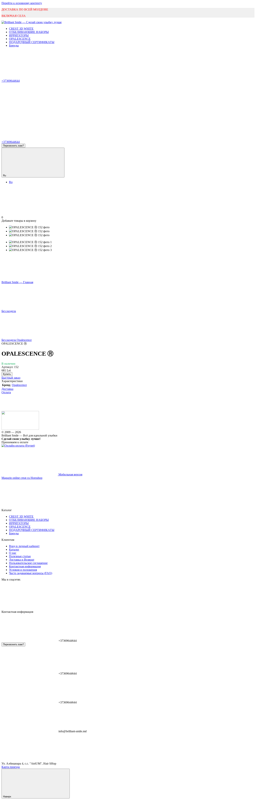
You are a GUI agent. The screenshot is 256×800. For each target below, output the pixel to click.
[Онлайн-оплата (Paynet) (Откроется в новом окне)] (18, 445)
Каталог (14, 549)
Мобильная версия (70, 474)
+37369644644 (10, 80)
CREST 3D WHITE (21, 28)
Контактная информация (25, 566)
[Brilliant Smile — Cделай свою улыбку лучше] (20, 428)
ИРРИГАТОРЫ (19, 35)
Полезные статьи (20, 556)
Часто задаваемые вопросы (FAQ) (30, 573)
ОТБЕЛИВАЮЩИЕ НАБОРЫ (29, 32)
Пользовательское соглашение (28, 563)
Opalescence (19, 385)
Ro (11, 182)
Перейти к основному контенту (21, 3)
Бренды (14, 45)
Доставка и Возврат (21, 559)
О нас (12, 552)
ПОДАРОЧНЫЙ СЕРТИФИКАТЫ (31, 42)
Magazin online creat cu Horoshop (21, 477)
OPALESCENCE (20, 38)
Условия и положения (23, 569)
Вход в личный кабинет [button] (24, 546)
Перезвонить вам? (13, 145)
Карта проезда (10, 766)
